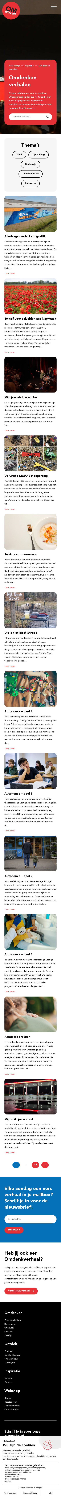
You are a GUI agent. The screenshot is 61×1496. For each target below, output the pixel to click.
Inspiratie (29, 66)
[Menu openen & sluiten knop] (53, 6)
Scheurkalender (12, 1406)
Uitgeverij (9, 1328)
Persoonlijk (14, 66)
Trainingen (9, 1363)
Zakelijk (8, 1335)
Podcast (8, 1351)
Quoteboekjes (11, 1410)
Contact (8, 1332)
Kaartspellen (10, 1402)
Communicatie (31, 174)
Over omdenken (12, 1320)
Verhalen (8, 1378)
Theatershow (11, 1359)
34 (35, 1165)
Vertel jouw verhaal (19, 1291)
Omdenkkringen (12, 1355)
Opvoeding (38, 155)
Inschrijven (14, 1230)
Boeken (8, 1398)
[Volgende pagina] (45, 1165)
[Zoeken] (47, 116)
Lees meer (9, 274)
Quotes (8, 1382)
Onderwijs (30, 164)
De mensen (10, 1324)
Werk (19, 155)
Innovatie (30, 183)
